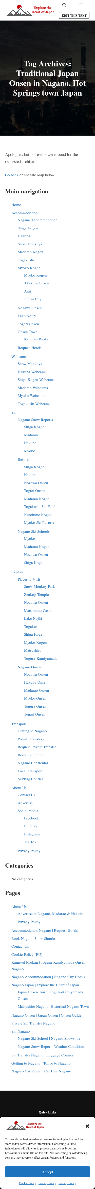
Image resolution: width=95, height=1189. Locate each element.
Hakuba (24, 235)
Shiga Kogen (28, 227)
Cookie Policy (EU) (26, 954)
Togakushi (26, 259)
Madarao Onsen (36, 690)
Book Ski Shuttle (31, 754)
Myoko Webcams (31, 395)
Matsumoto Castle (38, 610)
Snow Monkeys (30, 243)
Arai (27, 291)
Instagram (32, 833)
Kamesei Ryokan (37, 338)
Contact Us (26, 794)
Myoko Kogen (29, 267)
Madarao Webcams (33, 387)
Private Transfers (31, 738)
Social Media (28, 810)
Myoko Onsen (35, 698)
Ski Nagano (20, 1031)
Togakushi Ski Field (39, 506)
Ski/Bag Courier (30, 778)
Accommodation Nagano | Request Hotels (44, 930)
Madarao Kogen (30, 251)
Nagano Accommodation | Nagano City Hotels (48, 976)
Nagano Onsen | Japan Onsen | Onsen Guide (46, 1015)
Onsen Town (27, 331)
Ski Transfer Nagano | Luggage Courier (42, 1054)
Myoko (29, 450)
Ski (13, 412)
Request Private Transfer (37, 746)
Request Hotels (30, 347)
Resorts (23, 459)
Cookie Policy (27, 1183)
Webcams (19, 356)
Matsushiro (33, 650)
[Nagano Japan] (30, 10)
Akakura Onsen (36, 282)
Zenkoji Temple (36, 594)
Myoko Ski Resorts (39, 522)
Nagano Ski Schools (34, 531)
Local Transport (30, 770)
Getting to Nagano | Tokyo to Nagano (41, 1063)
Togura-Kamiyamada (41, 658)
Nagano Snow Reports (35, 419)
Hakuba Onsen (36, 682)
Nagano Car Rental (33, 762)
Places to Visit (29, 579)
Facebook (31, 817)
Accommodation (24, 212)
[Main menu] (81, 5)
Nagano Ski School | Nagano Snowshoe (49, 1038)
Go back (11, 174)
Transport (18, 723)
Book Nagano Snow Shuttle (33, 938)
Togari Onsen (28, 323)
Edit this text (74, 15)
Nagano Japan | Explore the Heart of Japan (45, 984)
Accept (47, 1171)
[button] (87, 1126)
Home (16, 204)
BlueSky (30, 825)
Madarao (31, 434)
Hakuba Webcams (32, 371)
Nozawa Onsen (30, 307)
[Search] (64, 5)
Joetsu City (33, 298)
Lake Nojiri (27, 315)
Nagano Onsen (29, 666)
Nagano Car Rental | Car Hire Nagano (41, 1070)
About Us (19, 787)
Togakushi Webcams (34, 403)
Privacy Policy (47, 1183)
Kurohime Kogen (38, 514)
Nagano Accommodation (38, 219)
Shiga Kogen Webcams (36, 379)
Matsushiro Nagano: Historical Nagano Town (53, 1006)
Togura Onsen (35, 706)
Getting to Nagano (32, 730)
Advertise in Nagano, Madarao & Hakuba (51, 913)
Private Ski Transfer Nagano (33, 1023)
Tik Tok (30, 841)
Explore (17, 571)
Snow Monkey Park (39, 586)
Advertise (25, 802)
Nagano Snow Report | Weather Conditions (51, 1046)
